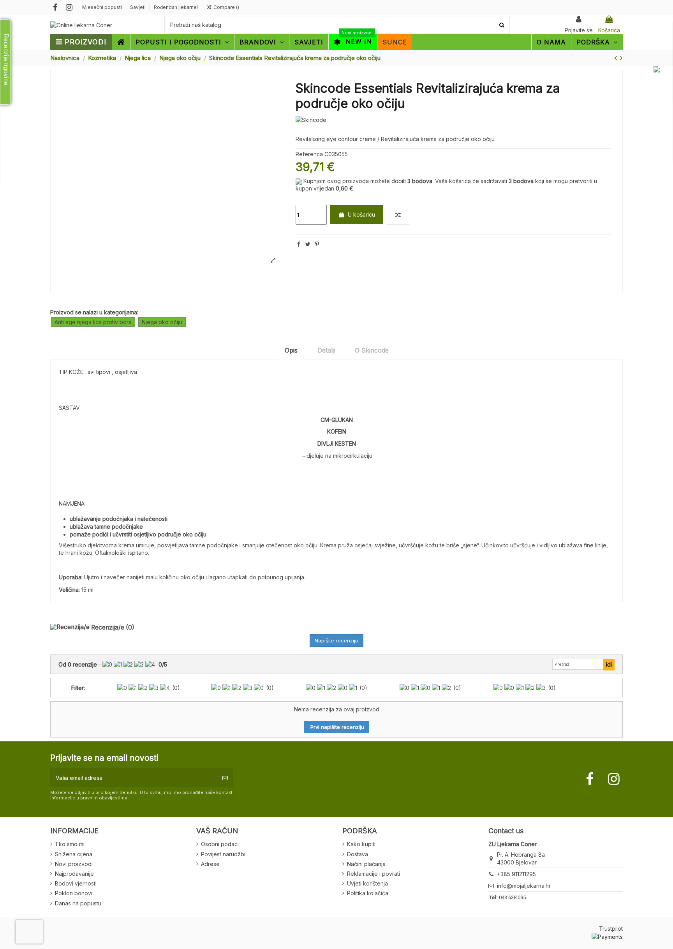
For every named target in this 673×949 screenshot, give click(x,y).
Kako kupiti (361, 844)
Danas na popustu (78, 903)
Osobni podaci (220, 844)
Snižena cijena (73, 854)
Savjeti (138, 7)
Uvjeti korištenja (367, 883)
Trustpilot (611, 928)
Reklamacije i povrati (373, 873)
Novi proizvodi (74, 864)
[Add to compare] (398, 215)
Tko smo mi (70, 844)
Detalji (326, 350)
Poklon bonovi (73, 893)
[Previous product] (617, 58)
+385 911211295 (516, 874)
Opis (291, 350)
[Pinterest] (317, 244)
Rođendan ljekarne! (176, 7)
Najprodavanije (74, 873)
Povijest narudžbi (223, 854)
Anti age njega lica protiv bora (93, 322)
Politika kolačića (367, 893)
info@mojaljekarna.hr (524, 885)
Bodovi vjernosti (76, 883)
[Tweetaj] (307, 244)
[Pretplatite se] (225, 777)
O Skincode (372, 350)
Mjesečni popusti (102, 7)
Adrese (210, 864)
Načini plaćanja (366, 864)
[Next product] (621, 58)
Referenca (309, 154)
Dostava (357, 854)
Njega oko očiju (162, 322)
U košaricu (361, 214)
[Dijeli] (298, 244)
